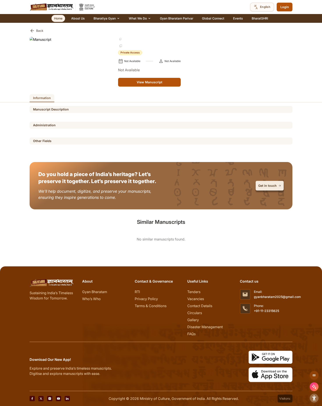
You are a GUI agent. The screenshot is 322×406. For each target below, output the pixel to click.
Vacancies (195, 299)
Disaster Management (205, 327)
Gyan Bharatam (94, 292)
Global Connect (213, 18)
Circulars (194, 313)
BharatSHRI (260, 18)
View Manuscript (149, 82)
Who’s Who (91, 299)
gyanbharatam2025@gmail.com (277, 297)
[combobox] (262, 7)
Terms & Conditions (150, 306)
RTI (137, 292)
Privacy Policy (146, 299)
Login (284, 7)
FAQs (191, 334)
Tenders (193, 292)
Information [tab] (42, 98)
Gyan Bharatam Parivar (176, 18)
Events (238, 18)
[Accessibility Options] (314, 398)
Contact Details (199, 306)
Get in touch (267, 185)
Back (36, 30)
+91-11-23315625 (266, 311)
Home (58, 18)
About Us (78, 18)
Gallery (193, 320)
